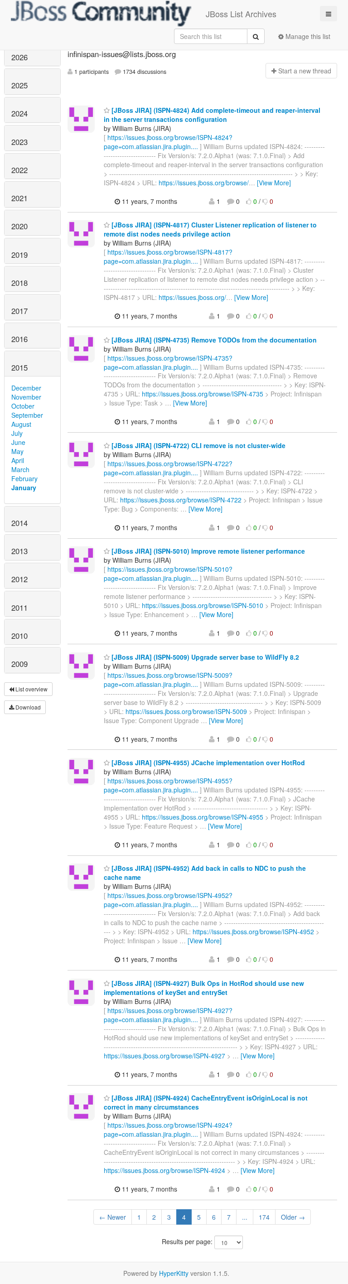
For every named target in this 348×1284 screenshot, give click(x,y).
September (27, 415)
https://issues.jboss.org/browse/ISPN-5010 (202, 605)
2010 (19, 635)
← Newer (112, 1216)
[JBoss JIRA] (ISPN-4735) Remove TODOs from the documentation (213, 339)
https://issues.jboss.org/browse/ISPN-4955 (202, 816)
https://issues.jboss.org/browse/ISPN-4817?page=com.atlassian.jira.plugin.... (168, 256)
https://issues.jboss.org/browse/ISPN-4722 (181, 499)
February (24, 478)
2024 (19, 113)
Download (27, 707)
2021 (19, 198)
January (23, 487)
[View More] (274, 182)
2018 (19, 282)
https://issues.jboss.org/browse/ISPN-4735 (202, 393)
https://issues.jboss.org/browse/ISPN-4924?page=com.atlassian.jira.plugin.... (168, 1129)
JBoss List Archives (241, 13)
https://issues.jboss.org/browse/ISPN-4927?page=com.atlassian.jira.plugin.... (168, 1015)
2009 (19, 663)
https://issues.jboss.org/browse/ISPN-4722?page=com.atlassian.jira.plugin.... (168, 468)
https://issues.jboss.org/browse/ (204, 182)
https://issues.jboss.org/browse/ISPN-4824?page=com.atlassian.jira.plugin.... (168, 142)
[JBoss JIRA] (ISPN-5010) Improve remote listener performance (207, 550)
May (17, 451)
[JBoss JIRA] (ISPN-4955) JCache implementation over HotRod (207, 762)
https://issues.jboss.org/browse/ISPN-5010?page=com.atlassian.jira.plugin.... (168, 574)
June (18, 442)
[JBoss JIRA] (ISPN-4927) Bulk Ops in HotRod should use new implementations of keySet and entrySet (204, 988)
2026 (19, 57)
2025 (19, 85)
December (26, 387)
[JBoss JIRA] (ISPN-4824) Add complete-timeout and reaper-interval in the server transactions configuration (212, 115)
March (20, 469)
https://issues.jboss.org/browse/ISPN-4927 (164, 1055)
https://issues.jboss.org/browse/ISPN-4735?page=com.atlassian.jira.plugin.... (168, 362)
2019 (19, 254)
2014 (19, 522)
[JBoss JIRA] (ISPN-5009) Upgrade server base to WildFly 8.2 (204, 656)
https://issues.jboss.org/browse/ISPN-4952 (253, 931)
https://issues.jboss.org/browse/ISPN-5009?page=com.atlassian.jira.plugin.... (168, 680)
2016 (19, 338)
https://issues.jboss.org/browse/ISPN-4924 (164, 1170)
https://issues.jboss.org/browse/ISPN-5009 (186, 711)
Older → (293, 1216)
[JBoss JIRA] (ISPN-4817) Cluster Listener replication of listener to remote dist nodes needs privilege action (210, 229)
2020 (19, 226)
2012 (19, 579)
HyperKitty (173, 1273)
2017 (19, 310)
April (17, 460)
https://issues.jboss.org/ (192, 297)
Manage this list (307, 36)
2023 (19, 141)
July (17, 433)
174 (264, 1216)
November (26, 396)
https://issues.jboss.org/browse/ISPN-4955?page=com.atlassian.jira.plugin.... (168, 785)
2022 (19, 169)
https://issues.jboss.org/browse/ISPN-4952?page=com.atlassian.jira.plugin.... (168, 900)
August (21, 424)
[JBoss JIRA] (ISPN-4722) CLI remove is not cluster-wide (197, 445)
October (22, 405)
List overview (31, 689)
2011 (19, 607)
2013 (19, 550)
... (244, 1216)
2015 (19, 367)
